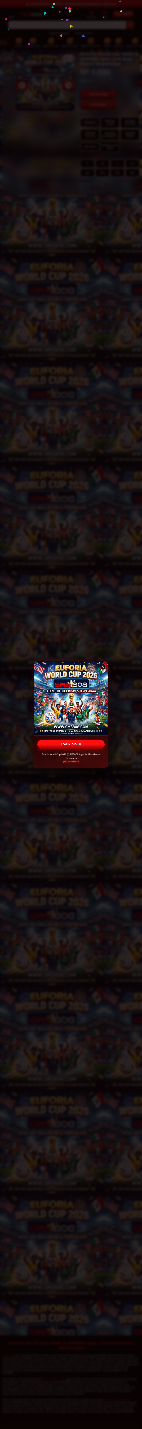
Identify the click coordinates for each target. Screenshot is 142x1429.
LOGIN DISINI (71, 744)
